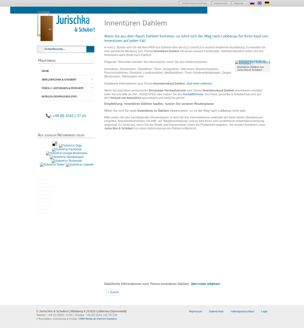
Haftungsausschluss (242, 311)
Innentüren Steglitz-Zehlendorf (47, 191)
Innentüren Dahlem (43, 213)
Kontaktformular (193, 94)
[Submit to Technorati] (67, 160)
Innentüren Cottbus (43, 198)
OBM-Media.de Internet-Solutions (98, 318)
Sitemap (238, 3)
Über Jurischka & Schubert (59, 79)
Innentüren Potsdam (44, 194)
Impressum (220, 3)
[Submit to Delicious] (55, 145)
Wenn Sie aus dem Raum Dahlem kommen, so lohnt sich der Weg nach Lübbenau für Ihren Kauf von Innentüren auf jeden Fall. (186, 38)
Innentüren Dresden (44, 202)
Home (45, 71)
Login (264, 311)
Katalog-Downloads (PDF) (59, 96)
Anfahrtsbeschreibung (194, 3)
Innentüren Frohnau (44, 183)
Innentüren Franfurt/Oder (45, 209)
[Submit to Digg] (70, 145)
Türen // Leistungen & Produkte (63, 88)
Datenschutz (216, 311)
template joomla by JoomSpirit (1, 289)
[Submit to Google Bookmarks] (66, 153)
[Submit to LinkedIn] (80, 164)
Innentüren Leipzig (43, 206)
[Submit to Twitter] (52, 164)
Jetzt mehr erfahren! (199, 83)
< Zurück (113, 292)
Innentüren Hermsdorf (44, 187)
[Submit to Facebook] (66, 149)
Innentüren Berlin (43, 179)
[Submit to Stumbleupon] (67, 157)
